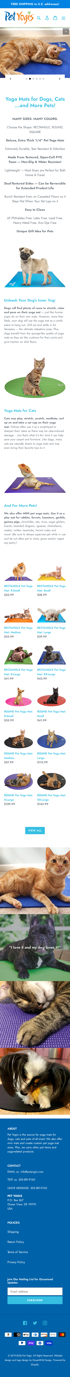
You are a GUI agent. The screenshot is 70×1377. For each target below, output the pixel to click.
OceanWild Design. (42, 1360)
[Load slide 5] (40, 79)
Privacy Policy (16, 1262)
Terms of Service (17, 1252)
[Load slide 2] (30, 79)
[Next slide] (60, 79)
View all (35, 830)
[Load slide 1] (27, 79)
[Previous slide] (10, 79)
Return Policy (15, 1242)
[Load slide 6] (43, 79)
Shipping (13, 1232)
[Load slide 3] (33, 79)
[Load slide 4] (37, 79)
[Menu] (63, 17)
